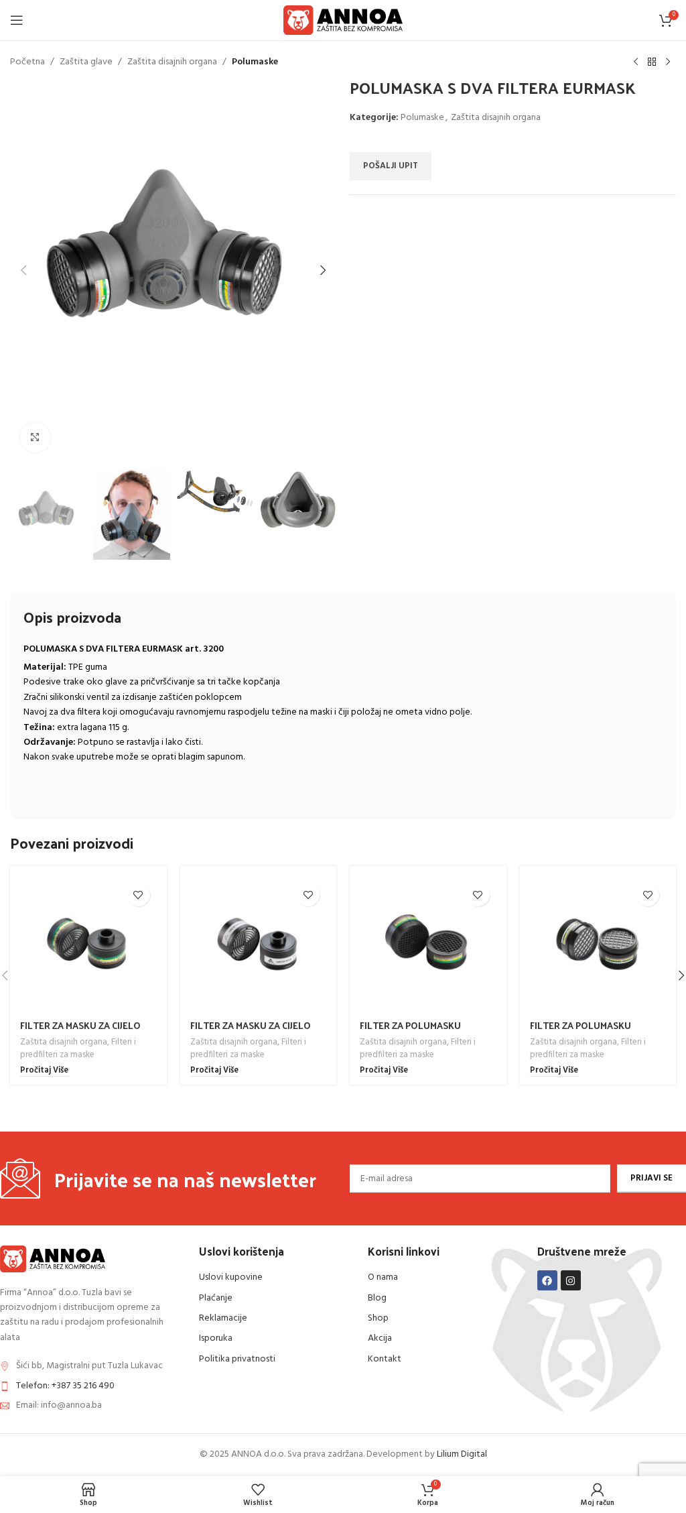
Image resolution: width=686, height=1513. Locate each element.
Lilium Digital (462, 1454)
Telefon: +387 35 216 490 (65, 1386)
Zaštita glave (86, 62)
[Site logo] (343, 20)
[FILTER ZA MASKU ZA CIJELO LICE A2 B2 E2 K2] (88, 944)
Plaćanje (215, 1298)
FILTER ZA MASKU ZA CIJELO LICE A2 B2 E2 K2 (80, 1032)
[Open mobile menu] (16, 20)
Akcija (380, 1338)
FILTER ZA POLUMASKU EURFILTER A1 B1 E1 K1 (410, 1032)
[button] (23, 270)
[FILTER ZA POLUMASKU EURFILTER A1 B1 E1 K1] (428, 944)
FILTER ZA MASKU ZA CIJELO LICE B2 (250, 1032)
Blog (377, 1298)
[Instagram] (571, 1280)
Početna (27, 62)
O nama (383, 1277)
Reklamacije (223, 1318)
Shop (378, 1318)
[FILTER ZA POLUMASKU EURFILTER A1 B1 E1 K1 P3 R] (598, 944)
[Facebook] (547, 1280)
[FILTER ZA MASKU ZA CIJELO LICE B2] (258, 944)
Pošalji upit (390, 166)
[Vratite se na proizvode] (652, 62)
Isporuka (215, 1338)
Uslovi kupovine (231, 1277)
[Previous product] (636, 62)
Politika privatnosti (237, 1359)
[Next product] (668, 62)
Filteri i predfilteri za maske (78, 1048)
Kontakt (384, 1359)
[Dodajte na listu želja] (138, 894)
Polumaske (255, 62)
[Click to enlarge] (35, 438)
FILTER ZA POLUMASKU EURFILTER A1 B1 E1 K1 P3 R (588, 1032)
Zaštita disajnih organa (172, 62)
